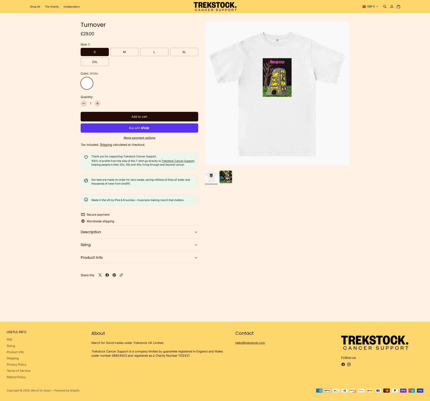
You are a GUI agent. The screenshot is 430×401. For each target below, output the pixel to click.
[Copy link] (121, 275)
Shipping (106, 144)
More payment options (139, 138)
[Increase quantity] (97, 103)
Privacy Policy (16, 364)
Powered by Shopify (67, 390)
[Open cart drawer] (398, 6)
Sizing (86, 244)
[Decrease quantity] (84, 103)
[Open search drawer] (385, 6)
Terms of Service (18, 370)
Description (91, 232)
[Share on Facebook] (107, 275)
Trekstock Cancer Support (178, 161)
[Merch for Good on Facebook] (343, 364)
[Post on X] (100, 275)
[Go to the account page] (391, 6)
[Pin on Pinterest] (114, 275)
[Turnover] (277, 93)
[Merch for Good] (215, 6)
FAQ (9, 339)
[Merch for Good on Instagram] (349, 364)
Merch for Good (40, 390)
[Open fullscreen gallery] (343, 159)
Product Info (92, 257)
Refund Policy (16, 377)
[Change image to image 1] (211, 177)
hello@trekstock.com (250, 343)
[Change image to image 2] (226, 177)
